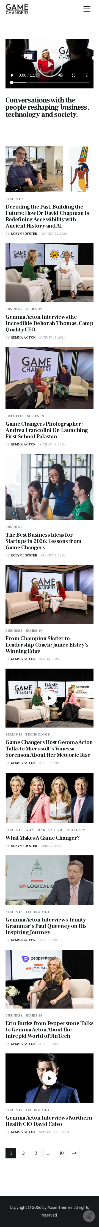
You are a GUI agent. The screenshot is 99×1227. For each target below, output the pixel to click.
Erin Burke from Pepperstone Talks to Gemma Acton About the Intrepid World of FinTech (50, 1030)
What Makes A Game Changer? (55, 830)
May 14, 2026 (49, 659)
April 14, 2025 (50, 763)
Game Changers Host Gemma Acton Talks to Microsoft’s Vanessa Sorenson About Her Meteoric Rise (49, 749)
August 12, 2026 (52, 444)
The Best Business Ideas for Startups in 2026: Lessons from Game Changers (44, 541)
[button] (49, 63)
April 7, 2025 (51, 846)
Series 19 (14, 199)
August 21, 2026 (54, 234)
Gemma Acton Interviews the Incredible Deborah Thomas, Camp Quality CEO (50, 323)
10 (61, 1152)
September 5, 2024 (54, 1132)
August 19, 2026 (52, 338)
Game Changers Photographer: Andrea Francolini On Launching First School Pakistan (47, 430)
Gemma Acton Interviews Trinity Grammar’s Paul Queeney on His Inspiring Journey (46, 926)
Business (14, 309)
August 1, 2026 (53, 555)
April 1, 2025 (49, 1044)
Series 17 (14, 1110)
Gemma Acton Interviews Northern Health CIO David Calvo (49, 1121)
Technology (37, 735)
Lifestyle (15, 416)
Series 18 (14, 735)
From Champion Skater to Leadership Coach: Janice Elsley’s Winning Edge (47, 645)
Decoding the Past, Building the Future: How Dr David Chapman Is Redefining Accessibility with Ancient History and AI (47, 216)
